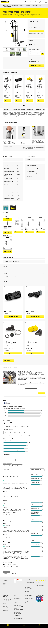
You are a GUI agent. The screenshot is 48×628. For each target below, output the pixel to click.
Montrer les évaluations (40, 585)
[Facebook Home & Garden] (37, 598)
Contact (4, 603)
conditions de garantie (22, 379)
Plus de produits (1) (8, 360)
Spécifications (30, 109)
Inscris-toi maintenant (7, 6)
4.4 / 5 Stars (38, 582)
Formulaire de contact (36, 65)
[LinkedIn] (37, 601)
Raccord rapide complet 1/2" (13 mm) (29, 87)
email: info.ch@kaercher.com (34, 61)
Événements (5, 606)
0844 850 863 (19, 605)
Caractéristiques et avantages (18, 109)
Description (6, 109)
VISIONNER (42, 392)
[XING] (39, 601)
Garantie (4, 584)
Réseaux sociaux (5, 610)
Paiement (4, 583)
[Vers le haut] (45, 621)
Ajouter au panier (37, 31)
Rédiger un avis (32, 45)
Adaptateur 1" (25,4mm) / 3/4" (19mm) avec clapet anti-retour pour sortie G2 (7, 88)
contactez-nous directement (31, 388)
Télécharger (8, 232)
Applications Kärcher (6, 607)
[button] (6, 29)
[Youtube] (42, 601)
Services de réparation (7, 599)
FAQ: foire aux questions (33, 59)
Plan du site (27, 601)
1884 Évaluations (39, 583)
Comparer (31, 40)
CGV (3, 587)
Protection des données (29, 598)
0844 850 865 (17, 615)
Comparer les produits (9, 281)
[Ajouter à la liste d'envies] (5, 22)
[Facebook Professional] (39, 598)
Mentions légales (28, 597)
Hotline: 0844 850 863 (33, 63)
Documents (38, 109)
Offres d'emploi (5, 609)
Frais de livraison (6, 580)
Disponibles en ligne (11, 276)
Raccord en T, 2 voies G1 (30, 307)
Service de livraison (6, 581)
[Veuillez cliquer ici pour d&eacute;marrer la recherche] (42, 54)
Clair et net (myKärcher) (7, 600)
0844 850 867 (18, 613)
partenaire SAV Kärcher (38, 383)
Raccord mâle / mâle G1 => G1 (9, 307)
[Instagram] (42, 598)
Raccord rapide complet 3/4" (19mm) (39, 87)
